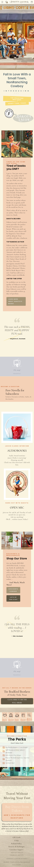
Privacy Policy (17, 853)
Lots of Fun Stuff (13, 598)
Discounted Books (13, 590)
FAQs (16, 840)
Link (17, 440)
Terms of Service (16, 855)
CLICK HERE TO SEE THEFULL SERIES (17, 701)
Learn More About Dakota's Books (15, 301)
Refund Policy (16, 844)
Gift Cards (16, 837)
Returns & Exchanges (16, 847)
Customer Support (16, 850)
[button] (2, 2)
